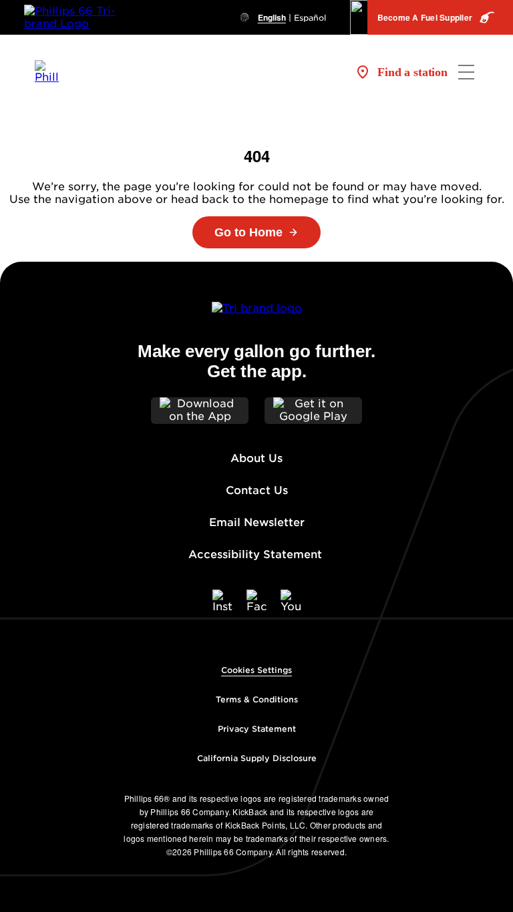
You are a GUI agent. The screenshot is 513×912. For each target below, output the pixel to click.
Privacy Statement (257, 729)
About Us (256, 458)
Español (310, 18)
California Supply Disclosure (257, 758)
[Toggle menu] (466, 72)
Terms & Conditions (257, 699)
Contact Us (257, 490)
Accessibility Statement (256, 554)
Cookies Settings (256, 670)
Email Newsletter (257, 522)
